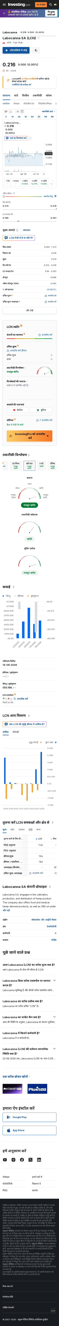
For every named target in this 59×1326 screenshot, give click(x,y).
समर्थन (35, 1190)
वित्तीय (25, 95)
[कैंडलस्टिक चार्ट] (6, 111)
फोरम (49, 95)
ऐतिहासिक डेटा (28, 103)
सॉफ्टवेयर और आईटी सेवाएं (43, 919)
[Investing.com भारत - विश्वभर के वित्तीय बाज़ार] (19, 5)
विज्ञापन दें (36, 1183)
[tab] (15, 466)
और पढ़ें (6, 910)
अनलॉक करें (37, 873)
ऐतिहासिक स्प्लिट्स (45, 103)
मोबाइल (6, 1177)
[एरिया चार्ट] (10, 111)
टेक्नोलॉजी (51, 926)
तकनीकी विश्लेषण (15, 455)
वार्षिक (6, 732)
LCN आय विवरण (14, 716)
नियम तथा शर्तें (8, 1286)
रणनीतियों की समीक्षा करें (21, 84)
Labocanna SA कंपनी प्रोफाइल (25, 887)
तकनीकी (37, 95)
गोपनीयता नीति (8, 1297)
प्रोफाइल (16, 103)
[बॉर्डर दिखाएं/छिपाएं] (22, 111)
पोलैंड (53, 939)
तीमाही (16, 732)
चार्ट (16, 95)
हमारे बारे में (37, 1177)
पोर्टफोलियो (7, 1183)
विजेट (5, 1190)
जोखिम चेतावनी (8, 1307)
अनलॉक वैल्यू (48, 196)
